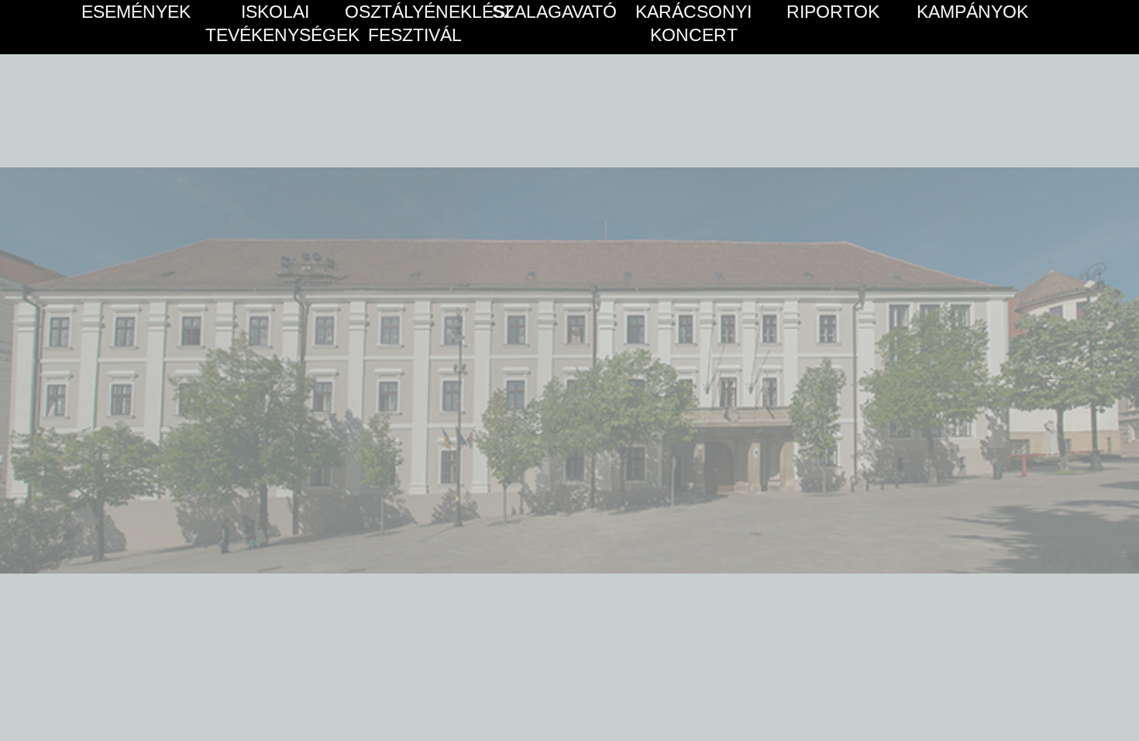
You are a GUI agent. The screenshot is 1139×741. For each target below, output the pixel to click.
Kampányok (972, 12)
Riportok (832, 12)
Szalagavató (554, 12)
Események (136, 12)
